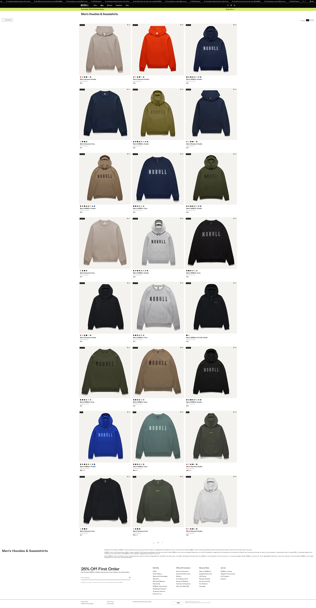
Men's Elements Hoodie (88, 79)
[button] (304, 1)
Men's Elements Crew (87, 144)
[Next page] (162, 542)
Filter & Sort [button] (8, 20)
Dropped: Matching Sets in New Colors (92, 1)
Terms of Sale (110, 603)
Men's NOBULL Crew (140, 208)
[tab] (81, 77)
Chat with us (157, 594)
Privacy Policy (84, 601)
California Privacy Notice (87, 603)
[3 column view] (307, 20)
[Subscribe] (129, 578)
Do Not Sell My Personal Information (142, 601)
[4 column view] (311, 20)
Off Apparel (71, 1)
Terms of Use (110, 601)
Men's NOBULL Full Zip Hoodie (197, 337)
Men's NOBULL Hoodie (194, 79)
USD (180, 603)
